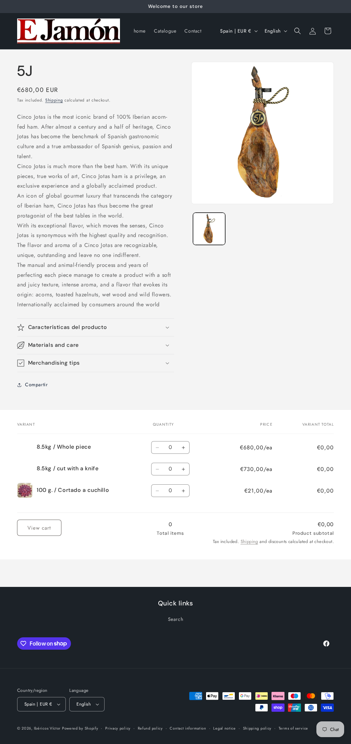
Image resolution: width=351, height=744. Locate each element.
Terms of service (293, 728)
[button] (297, 30)
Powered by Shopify (80, 728)
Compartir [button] (36, 384)
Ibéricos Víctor (48, 728)
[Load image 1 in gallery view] (209, 229)
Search (175, 619)
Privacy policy (118, 728)
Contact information (188, 728)
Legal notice (224, 728)
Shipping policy (257, 728)
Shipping (54, 100)
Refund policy (150, 728)
